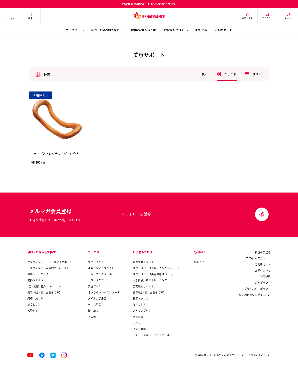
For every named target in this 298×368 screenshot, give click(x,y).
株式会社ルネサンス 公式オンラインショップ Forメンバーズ (237, 355)
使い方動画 (139, 329)
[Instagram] (64, 355)
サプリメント (96, 262)
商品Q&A (201, 30)
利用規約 (265, 276)
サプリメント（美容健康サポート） (48, 268)
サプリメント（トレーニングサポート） (51, 262)
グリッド (230, 74)
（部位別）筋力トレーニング (44, 286)
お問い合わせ (263, 270)
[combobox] (61, 74)
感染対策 (32, 310)
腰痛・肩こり (35, 298)
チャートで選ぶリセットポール (151, 335)
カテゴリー (73, 30)
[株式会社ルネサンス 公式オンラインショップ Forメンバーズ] (149, 16)
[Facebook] (42, 355)
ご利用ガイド (223, 30)
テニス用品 (94, 304)
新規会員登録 (263, 252)
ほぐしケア (34, 304)
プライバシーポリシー (257, 288)
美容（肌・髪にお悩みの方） (44, 292)
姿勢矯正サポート (37, 280)
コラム (137, 323)
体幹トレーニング (37, 274)
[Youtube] (30, 355)
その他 (92, 316)
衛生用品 (93, 310)
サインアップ (262, 214)
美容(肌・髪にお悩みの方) (148, 292)
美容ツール (94, 286)
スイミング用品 (97, 298)
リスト (257, 74)
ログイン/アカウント (258, 258)
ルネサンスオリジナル (101, 268)
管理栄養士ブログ (143, 262)
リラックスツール (98, 280)
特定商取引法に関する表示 (255, 295)
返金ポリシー (263, 282)
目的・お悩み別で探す (105, 30)
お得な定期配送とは (143, 30)
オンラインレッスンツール (104, 292)
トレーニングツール (100, 274)
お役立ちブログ (174, 30)
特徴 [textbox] (47, 74)
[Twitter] (53, 355)
